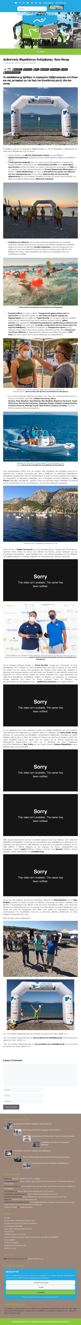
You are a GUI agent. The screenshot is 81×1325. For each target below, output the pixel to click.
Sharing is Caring (26, 1207)
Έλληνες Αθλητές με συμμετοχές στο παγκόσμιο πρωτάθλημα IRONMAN (31, 1237)
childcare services (10, 1207)
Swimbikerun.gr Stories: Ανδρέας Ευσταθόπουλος (32, 1151)
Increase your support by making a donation (20, 1223)
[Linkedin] (36, 3)
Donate (7, 1218)
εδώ (24, 1040)
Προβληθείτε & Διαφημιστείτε (15, 1245)
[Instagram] (23, 3)
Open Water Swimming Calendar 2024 (18, 1229)
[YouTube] (16, 3)
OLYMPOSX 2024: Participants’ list (24, 1200)
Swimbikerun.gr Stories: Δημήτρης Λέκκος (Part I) (41, 1130)
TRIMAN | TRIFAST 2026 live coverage (26, 1179)
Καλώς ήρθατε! (48, 3)
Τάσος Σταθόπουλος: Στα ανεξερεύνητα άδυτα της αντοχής (44, 1197)
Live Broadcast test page (13, 1226)
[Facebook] (19, 3)
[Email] (40, 3)
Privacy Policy (9, 1232)
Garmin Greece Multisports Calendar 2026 (19, 1221)
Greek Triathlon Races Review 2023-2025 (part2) (35, 1191)
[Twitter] (28, 3)
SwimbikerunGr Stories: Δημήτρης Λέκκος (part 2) (32, 1124)
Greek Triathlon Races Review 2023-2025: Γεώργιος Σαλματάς (46, 1157)
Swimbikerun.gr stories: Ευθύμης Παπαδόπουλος (50, 1163)
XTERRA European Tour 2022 (14, 1234)
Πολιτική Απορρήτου (11, 1243)
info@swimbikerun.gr (35, 1259)
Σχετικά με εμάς (61, 3)
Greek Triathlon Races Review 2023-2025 (42, 1194)
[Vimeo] (32, 3)
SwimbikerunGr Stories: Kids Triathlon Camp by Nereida (53, 1136)
